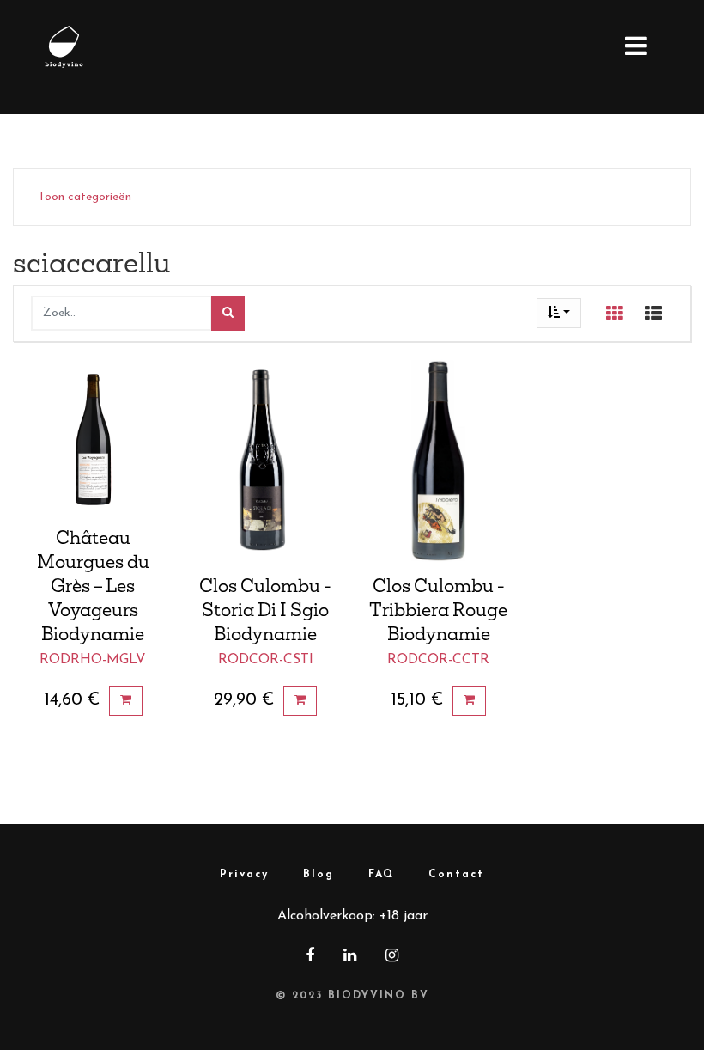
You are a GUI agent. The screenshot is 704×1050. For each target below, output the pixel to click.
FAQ (381, 875)
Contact (456, 875)
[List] (653, 314)
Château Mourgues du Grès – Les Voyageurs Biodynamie (93, 585)
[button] (559, 313)
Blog (318, 875)
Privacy (244, 875)
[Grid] (614, 314)
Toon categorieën (84, 197)
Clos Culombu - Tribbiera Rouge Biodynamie (438, 609)
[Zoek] (228, 313)
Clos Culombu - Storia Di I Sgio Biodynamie (265, 609)
